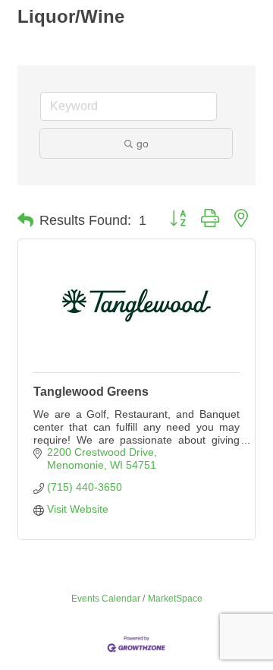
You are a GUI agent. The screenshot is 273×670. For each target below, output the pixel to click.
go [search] (142, 143)
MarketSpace (175, 598)
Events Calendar (105, 598)
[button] (25, 220)
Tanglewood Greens (91, 391)
